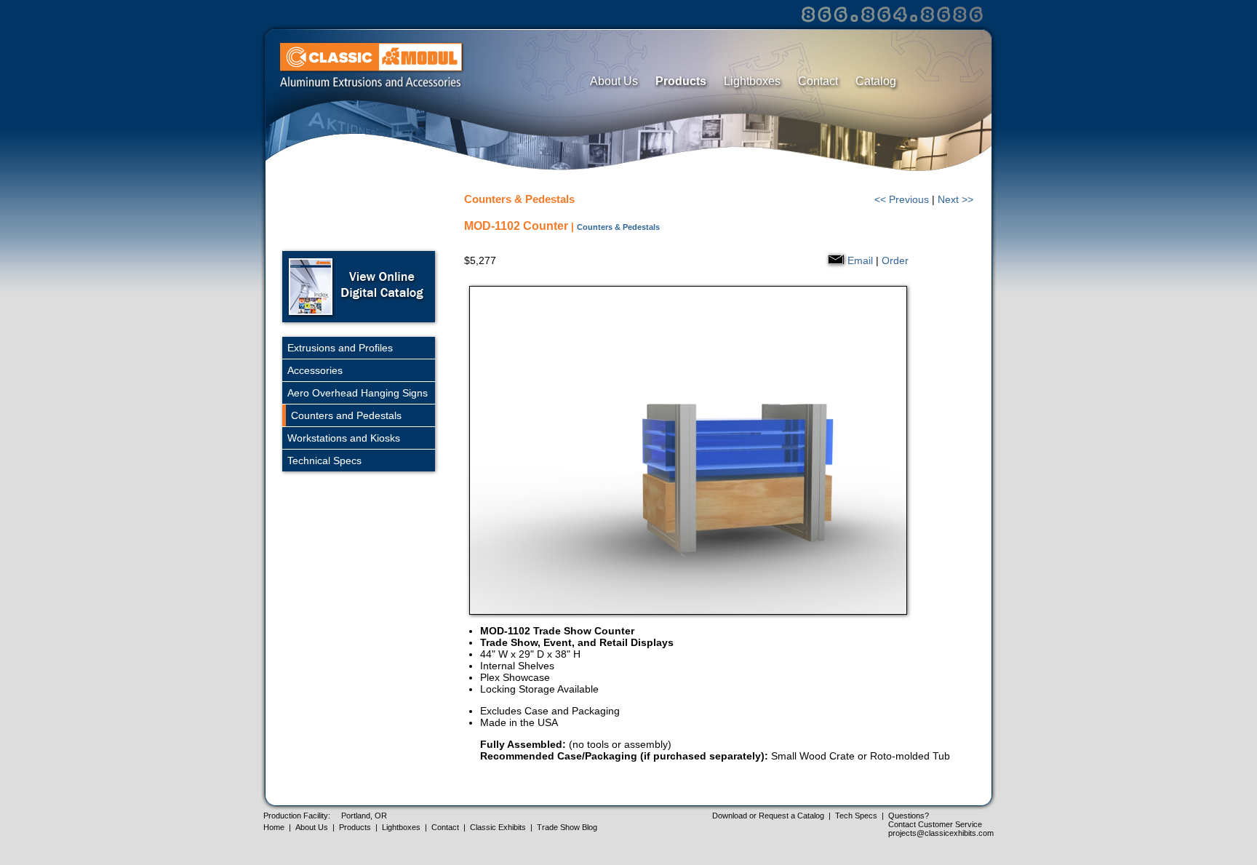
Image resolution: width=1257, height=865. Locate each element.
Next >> (955, 199)
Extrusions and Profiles (340, 348)
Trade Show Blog (567, 827)
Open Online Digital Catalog (358, 286)
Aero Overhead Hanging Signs (357, 393)
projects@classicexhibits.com (941, 833)
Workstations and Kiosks (343, 438)
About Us (614, 81)
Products (680, 81)
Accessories (315, 370)
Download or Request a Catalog (768, 815)
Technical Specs (324, 460)
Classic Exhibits (498, 827)
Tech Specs (856, 815)
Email (860, 260)
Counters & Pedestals (618, 227)
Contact (818, 81)
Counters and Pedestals (346, 415)
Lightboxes (752, 81)
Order (895, 260)
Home (273, 827)
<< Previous (901, 199)
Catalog (875, 81)
